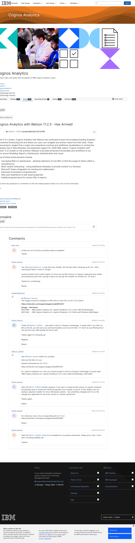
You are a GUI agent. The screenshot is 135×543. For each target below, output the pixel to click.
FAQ (72, 500)
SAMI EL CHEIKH (15, 132)
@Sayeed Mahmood (33, 267)
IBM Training (110, 473)
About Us (74, 473)
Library (56, 99)
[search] (96, 3)
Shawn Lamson (16, 262)
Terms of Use (76, 480)
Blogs (27, 99)
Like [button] (94, 132)
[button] (37, 3)
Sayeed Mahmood (18, 293)
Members (70, 99)
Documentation (111, 486)
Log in (127, 3)
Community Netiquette (80, 486)
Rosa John (15, 245)
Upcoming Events (41, 99)
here (95, 534)
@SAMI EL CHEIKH (35, 325)
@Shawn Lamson (30, 298)
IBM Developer (111, 480)
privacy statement (45, 538)
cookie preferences (45, 532)
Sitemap (74, 493)
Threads (14, 99)
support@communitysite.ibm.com (50, 481)
